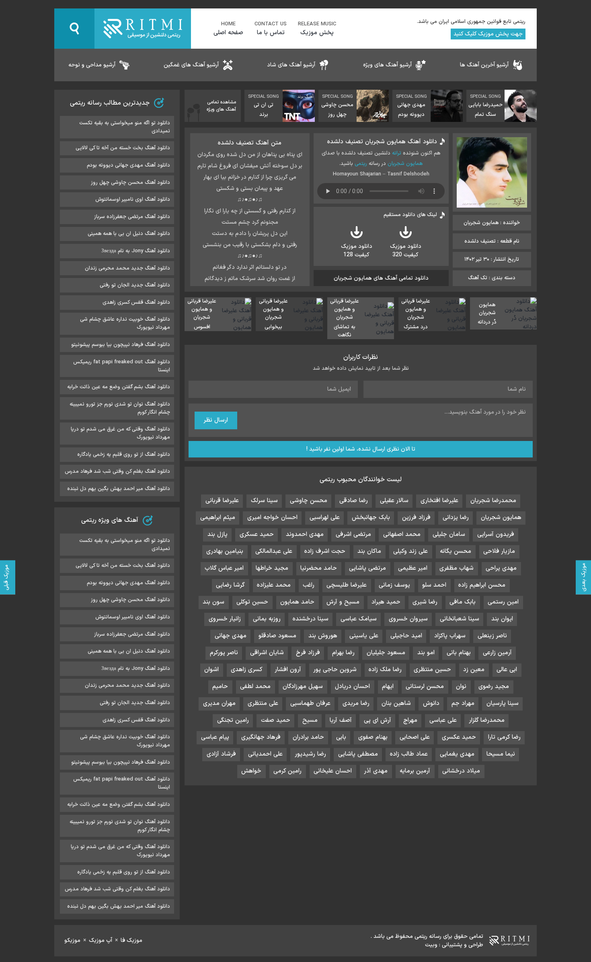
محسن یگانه (455, 551)
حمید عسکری (257, 534)
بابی (341, 737)
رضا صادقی (353, 500)
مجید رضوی (493, 686)
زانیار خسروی (225, 619)
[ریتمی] (142, 28)
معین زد (473, 669)
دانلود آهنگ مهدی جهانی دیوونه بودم (128, 165)
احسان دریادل (352, 686)
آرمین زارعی (497, 652)
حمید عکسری (459, 737)
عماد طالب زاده (409, 754)
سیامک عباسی (359, 619)
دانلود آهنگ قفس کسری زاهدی (136, 303)
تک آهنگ (477, 278)
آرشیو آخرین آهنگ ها (484, 65)
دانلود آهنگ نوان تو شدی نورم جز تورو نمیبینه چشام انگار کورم (120, 408)
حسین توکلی (252, 602)
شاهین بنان (396, 703)
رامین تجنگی (233, 720)
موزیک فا (131, 940)
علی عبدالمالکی (273, 551)
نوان (461, 686)
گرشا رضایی (230, 585)
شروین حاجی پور (335, 669)
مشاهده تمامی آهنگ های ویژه (221, 106)
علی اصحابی (415, 737)
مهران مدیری (219, 703)
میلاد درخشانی (461, 771)
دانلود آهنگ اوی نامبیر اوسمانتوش (132, 200)
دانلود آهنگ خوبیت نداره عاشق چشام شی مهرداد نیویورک (125, 323)
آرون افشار (288, 669)
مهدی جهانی (230, 636)
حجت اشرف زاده (324, 551)
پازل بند (217, 534)
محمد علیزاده (274, 585)
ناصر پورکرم (224, 652)
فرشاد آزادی (221, 754)
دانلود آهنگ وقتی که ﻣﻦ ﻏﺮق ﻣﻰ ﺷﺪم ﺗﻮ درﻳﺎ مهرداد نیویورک (120, 433)
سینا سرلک (264, 500)
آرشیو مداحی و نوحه (91, 65)
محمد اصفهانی (402, 534)
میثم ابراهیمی (217, 517)
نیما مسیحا (500, 754)
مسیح (310, 720)
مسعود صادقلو (277, 636)
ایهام (388, 686)
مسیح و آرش (342, 602)
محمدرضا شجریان (493, 500)
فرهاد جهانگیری (261, 737)
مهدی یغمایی (457, 754)
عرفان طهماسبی (310, 703)
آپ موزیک (100, 940)
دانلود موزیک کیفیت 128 (356, 250)
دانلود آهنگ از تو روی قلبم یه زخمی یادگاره (123, 455)
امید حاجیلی (406, 636)
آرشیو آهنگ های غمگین (191, 65)
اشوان (211, 669)
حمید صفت (275, 720)
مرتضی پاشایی (367, 568)
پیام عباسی (215, 737)
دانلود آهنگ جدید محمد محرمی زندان (127, 268)
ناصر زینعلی (492, 636)
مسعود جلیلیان (386, 652)
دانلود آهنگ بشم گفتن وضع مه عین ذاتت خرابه (118, 387)
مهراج (410, 720)
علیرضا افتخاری (439, 500)
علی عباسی (443, 720)
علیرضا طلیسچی (346, 585)
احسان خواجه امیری (272, 517)
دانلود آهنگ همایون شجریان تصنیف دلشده (382, 141)
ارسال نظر (215, 420)
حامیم (220, 686)
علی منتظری (263, 703)
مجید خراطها (272, 568)
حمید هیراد (385, 602)
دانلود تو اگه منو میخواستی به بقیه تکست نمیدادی (124, 127)
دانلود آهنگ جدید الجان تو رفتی (135, 285)
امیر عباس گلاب (224, 568)
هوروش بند (322, 636)
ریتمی (361, 164)
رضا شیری (424, 602)
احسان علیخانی (333, 771)
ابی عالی (507, 669)
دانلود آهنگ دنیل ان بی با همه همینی (129, 234)
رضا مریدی (356, 703)
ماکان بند (369, 551)
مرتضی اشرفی (353, 534)
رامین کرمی (287, 771)
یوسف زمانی (394, 585)
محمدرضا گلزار (487, 720)
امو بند (426, 652)
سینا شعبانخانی (459, 619)
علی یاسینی (363, 636)
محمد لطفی (255, 686)
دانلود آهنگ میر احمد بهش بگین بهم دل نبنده (118, 489)
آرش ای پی (377, 720)
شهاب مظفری (456, 568)
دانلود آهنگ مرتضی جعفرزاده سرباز (132, 217)
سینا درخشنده (310, 619)
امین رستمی (503, 602)
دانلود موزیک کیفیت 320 (405, 250)
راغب (308, 585)
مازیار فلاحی (499, 551)
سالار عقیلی (394, 500)
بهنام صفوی (373, 737)
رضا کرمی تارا (504, 737)
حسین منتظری (432, 669)
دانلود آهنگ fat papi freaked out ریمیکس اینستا (121, 366)
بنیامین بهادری (224, 551)
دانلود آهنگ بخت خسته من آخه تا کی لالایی (123, 148)
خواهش (251, 771)
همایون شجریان (405, 164)
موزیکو (72, 940)
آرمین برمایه (415, 771)
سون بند (213, 602)
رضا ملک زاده (385, 669)
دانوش (431, 703)
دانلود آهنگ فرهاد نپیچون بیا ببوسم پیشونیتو (120, 345)
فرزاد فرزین (416, 517)
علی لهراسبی (325, 517)
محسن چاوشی (308, 500)
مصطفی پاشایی (358, 754)
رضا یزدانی (456, 517)
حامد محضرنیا (318, 568)
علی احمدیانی (265, 754)
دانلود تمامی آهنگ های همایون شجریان (381, 278)
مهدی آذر (376, 771)
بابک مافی (462, 602)
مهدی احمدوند (305, 534)
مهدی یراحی (501, 568)
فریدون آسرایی (495, 534)
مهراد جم (462, 703)
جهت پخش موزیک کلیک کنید (488, 34)
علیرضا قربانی (222, 500)
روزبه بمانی (267, 619)
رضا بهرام (343, 652)
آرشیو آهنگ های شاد (291, 65)
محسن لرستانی (425, 686)
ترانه (396, 153)
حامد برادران (308, 737)
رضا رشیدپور (310, 754)
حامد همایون (297, 602)
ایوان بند (502, 619)
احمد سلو (434, 585)
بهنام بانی (459, 652)
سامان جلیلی (449, 534)
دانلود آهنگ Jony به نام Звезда (135, 251)
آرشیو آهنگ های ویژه (387, 65)
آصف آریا (341, 720)
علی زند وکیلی (410, 551)
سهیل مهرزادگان (303, 686)
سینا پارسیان (502, 703)
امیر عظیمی (412, 568)
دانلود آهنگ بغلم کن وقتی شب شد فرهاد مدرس (117, 472)
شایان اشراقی (267, 652)
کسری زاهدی (247, 669)
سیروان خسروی (408, 619)
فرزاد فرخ (308, 652)
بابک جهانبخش (371, 517)
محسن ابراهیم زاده (481, 585)
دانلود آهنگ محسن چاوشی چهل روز (130, 183)
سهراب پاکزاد (450, 636)
